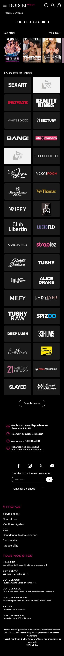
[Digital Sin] (17, 280)
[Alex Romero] (46, 138)
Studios (19, 13)
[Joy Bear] (17, 351)
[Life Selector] (46, 156)
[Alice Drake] (46, 280)
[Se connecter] (52, 5)
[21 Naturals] (17, 369)
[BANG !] (17, 138)
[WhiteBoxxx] (17, 120)
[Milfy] (17, 298)
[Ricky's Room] (46, 174)
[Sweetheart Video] (17, 191)
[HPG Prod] (46, 209)
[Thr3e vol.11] (32, 50)
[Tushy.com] (46, 262)
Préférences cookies (50, 629)
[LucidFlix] (46, 227)
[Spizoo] (46, 316)
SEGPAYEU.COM (31, 639)
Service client (11, 513)
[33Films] (46, 334)
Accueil (8, 13)
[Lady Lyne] (46, 298)
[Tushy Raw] (17, 316)
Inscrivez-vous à (32, 473)
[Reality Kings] (46, 102)
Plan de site (10, 540)
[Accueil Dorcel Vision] (22, 5)
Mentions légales (13, 524)
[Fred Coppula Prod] (46, 351)
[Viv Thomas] (46, 191)
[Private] (17, 102)
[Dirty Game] (12, 50)
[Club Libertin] (17, 227)
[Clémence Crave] (46, 85)
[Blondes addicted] (51, 50)
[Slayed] (17, 387)
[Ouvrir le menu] (4, 3)
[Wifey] (17, 209)
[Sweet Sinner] (46, 387)
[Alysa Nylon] (17, 156)
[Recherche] (46, 5)
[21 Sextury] (46, 120)
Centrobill (15, 639)
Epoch (7, 639)
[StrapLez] (46, 245)
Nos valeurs (10, 519)
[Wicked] (17, 245)
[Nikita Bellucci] (17, 262)
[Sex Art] (17, 85)
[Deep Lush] (17, 334)
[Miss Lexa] (17, 174)
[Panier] (59, 5)
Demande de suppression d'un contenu (22, 629)
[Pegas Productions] (46, 369)
